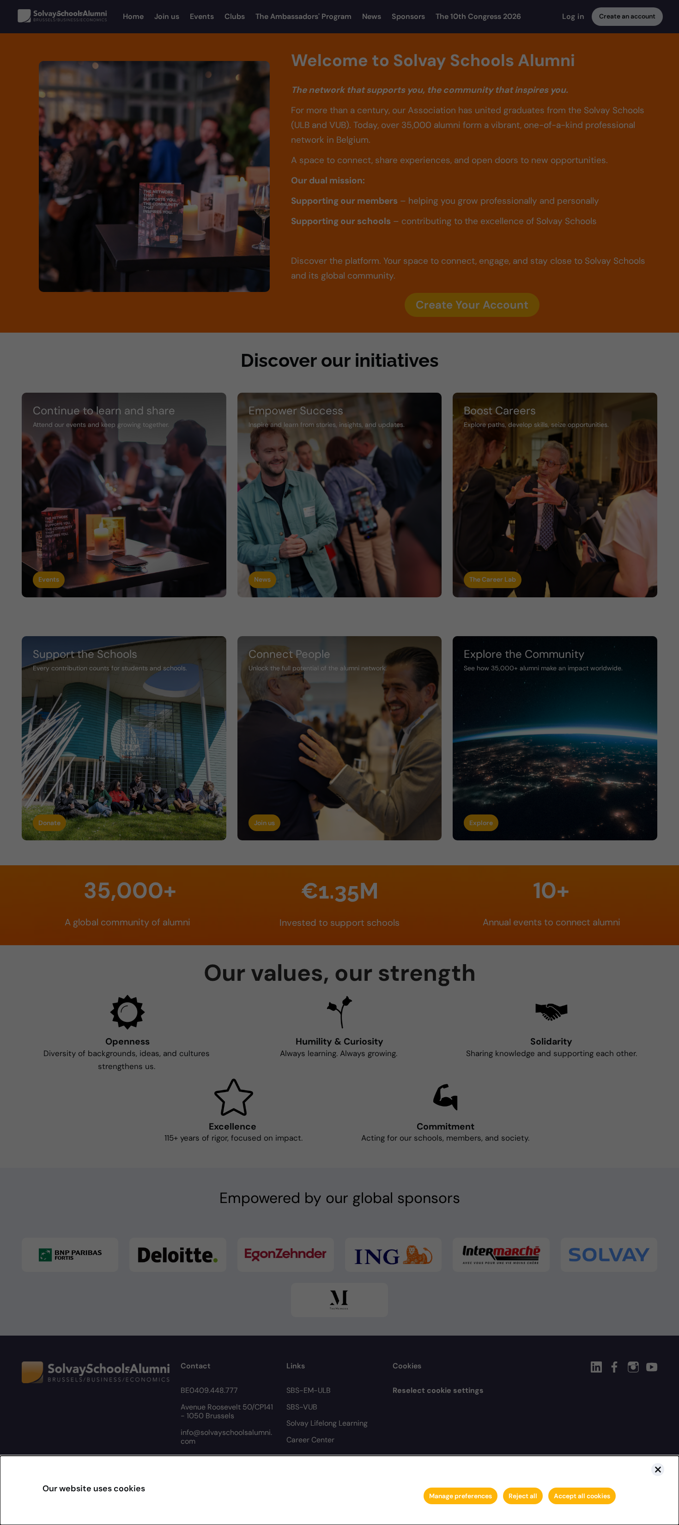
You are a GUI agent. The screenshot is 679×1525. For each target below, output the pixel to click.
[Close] (657, 1469)
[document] (339, 1490)
